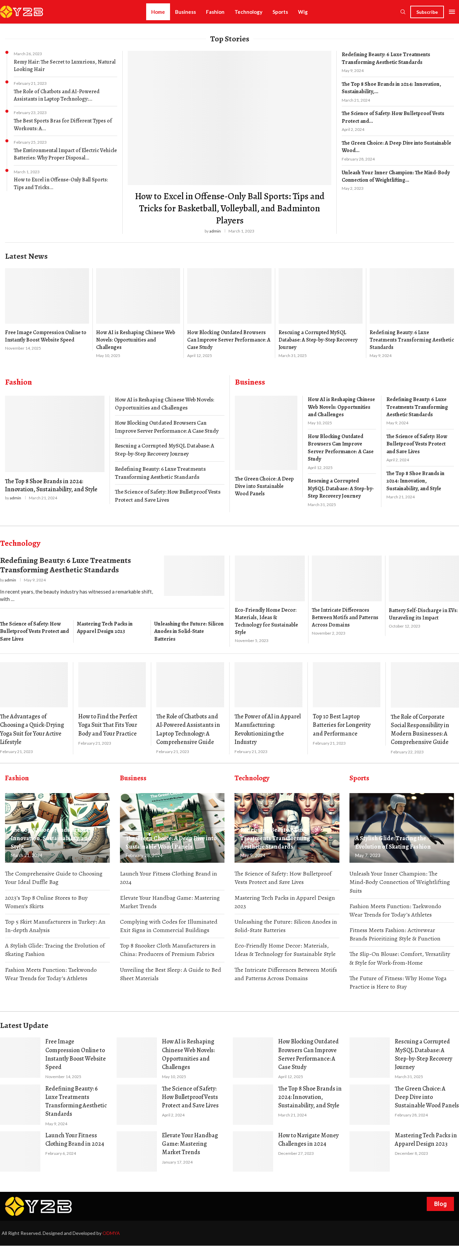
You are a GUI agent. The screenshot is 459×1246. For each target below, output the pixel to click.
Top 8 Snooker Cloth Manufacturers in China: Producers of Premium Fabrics (168, 949)
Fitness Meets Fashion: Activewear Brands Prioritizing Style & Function (395, 934)
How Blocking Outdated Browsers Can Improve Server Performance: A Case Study (228, 340)
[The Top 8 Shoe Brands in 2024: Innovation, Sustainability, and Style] (55, 448)
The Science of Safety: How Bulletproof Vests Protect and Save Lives (167, 496)
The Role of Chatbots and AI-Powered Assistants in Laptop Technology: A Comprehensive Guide (188, 729)
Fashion (215, 12)
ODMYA (111, 1233)
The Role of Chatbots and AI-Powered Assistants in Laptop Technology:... (56, 95)
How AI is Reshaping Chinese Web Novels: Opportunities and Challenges (135, 340)
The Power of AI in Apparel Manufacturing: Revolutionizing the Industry (268, 729)
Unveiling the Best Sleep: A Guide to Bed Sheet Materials (170, 974)
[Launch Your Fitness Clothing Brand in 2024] (20, 1151)
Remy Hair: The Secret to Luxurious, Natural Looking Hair (65, 65)
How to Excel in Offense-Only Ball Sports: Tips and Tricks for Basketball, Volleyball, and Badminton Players (230, 208)
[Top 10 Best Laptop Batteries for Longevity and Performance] (347, 684)
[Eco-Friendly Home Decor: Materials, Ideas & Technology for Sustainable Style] (270, 599)
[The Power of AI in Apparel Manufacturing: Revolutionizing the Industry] (268, 684)
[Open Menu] (452, 12)
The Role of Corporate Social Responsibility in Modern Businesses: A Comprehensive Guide (420, 729)
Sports (280, 12)
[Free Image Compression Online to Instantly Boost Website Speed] (47, 309)
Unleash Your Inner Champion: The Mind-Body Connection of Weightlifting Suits (399, 881)
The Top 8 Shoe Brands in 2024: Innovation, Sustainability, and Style (51, 485)
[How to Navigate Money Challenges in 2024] (253, 1151)
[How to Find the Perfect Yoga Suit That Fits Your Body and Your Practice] (112, 684)
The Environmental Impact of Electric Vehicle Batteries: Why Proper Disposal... (65, 154)
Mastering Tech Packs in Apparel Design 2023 (105, 627)
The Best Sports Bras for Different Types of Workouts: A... (63, 124)
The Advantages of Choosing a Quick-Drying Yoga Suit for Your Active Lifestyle (32, 729)
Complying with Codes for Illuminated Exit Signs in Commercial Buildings (168, 926)
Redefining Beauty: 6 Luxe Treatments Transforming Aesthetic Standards (386, 58)
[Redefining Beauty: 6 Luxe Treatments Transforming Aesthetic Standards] (412, 313)
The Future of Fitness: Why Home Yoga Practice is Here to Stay (398, 982)
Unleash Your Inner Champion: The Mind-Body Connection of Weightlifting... (396, 176)
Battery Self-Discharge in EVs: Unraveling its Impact (423, 614)
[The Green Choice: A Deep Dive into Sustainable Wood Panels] (266, 446)
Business (185, 12)
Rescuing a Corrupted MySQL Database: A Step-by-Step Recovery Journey (318, 340)
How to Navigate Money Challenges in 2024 (308, 1139)
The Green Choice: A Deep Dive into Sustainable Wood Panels (264, 486)
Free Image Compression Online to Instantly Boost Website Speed (45, 336)
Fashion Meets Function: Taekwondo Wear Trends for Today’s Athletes (51, 974)
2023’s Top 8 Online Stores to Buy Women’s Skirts (46, 902)
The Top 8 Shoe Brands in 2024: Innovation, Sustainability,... (391, 87)
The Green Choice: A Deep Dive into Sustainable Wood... (396, 146)
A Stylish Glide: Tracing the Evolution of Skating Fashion (55, 949)
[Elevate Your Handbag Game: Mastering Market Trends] (137, 1151)
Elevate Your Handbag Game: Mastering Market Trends (170, 902)
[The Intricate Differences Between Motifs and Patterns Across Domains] (347, 596)
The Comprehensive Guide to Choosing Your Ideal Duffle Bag (53, 877)
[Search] (403, 12)
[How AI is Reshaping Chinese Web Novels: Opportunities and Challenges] (138, 313)
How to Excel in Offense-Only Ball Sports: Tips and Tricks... (61, 183)
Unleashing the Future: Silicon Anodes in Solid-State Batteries (189, 631)
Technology (248, 12)
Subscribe (427, 12)
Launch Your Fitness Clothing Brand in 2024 (168, 877)
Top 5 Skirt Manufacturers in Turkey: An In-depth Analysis (55, 926)
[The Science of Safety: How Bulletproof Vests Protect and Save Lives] (137, 1104)
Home (158, 12)
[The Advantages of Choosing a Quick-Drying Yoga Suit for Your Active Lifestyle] (34, 684)
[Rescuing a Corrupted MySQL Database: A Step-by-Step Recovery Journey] (321, 313)
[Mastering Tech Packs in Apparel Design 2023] (369, 1151)
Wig (303, 12)
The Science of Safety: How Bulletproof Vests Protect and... (393, 117)
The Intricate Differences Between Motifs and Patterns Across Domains (345, 617)
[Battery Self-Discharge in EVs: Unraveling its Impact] (424, 592)
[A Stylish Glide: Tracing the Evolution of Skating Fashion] (401, 828)
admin (215, 231)
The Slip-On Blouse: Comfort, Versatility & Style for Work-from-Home (399, 958)
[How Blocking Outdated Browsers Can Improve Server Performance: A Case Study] (229, 313)
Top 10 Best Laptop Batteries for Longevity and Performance (342, 724)
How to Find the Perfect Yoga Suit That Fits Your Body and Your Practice (107, 724)
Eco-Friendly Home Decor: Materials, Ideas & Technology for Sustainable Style (266, 621)
